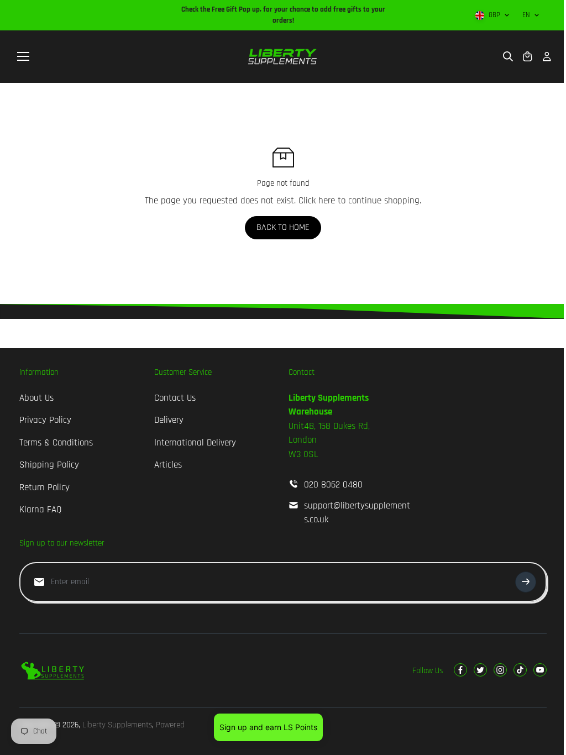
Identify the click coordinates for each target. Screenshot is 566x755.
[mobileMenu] (23, 56)
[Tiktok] (520, 670)
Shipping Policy (49, 465)
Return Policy (44, 487)
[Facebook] (460, 670)
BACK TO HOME (283, 227)
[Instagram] (500, 670)
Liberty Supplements (117, 725)
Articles (168, 465)
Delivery (169, 420)
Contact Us (175, 398)
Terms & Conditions (56, 443)
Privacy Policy (45, 420)
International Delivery (195, 443)
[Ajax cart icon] (527, 56)
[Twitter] (480, 670)
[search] (508, 56)
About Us (36, 398)
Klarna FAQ (40, 510)
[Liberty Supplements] (283, 56)
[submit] (525, 582)
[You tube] (540, 670)
